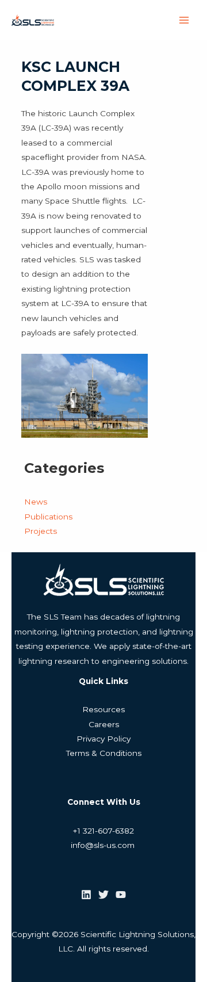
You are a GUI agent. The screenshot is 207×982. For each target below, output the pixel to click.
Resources (103, 709)
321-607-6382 (107, 830)
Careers (104, 724)
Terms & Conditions (103, 753)
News (35, 501)
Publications (48, 516)
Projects (40, 531)
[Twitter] (103, 894)
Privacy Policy (103, 738)
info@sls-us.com (104, 845)
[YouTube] (121, 894)
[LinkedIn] (86, 894)
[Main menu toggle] (184, 20)
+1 (76, 830)
